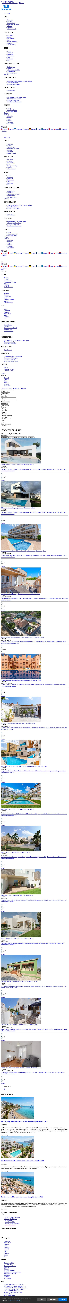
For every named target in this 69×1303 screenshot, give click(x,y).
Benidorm (10, 27)
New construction (12, 73)
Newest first (4, 435)
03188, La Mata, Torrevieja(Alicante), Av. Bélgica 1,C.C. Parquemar (12, 1219)
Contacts (9, 117)
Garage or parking (12, 41)
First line (9, 37)
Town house (10, 55)
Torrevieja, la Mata (9, 1263)
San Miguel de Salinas (10, 1273)
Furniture (4, 414)
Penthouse (10, 59)
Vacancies (10, 1)
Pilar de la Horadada (9, 1270)
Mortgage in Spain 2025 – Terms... (13, 1292)
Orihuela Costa (11, 23)
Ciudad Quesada (11, 29)
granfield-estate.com (10, 1225)
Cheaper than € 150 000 (13, 70)
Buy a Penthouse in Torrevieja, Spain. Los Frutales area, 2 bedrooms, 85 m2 (21, 680)
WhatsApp (15, 3)
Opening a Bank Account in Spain (16, 97)
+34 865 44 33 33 (7, 388)
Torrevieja (10, 20)
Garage (6, 1255)
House (5, 1250)
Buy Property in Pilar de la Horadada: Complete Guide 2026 (22, 1197)
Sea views (10, 35)
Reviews (9, 120)
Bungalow (10, 54)
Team (8, 119)
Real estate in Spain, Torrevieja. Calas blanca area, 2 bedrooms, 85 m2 (19, 1024)
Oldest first (31, 437)
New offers (10, 68)
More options (4, 403)
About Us (6, 114)
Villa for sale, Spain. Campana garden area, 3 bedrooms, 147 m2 (18, 508)
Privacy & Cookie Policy (16, 1300)
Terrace (4, 407)
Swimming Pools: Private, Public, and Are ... (16, 1287)
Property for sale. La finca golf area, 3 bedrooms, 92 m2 (15, 852)
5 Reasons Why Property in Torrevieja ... (15, 1286)
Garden (4, 412)
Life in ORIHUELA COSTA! (12, 1290)
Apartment (10, 52)
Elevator (9, 43)
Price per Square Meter (13, 84)
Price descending (15, 437)
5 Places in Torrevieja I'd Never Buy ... (14, 1284)
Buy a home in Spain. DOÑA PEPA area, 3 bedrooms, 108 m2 (17, 809)
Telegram (21, 3)
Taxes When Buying (12, 82)
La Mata (9, 21)
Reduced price (11, 67)
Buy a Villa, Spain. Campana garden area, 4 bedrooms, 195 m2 (17, 464)
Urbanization (10, 38)
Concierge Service (12, 110)
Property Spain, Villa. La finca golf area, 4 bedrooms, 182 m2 (17, 938)
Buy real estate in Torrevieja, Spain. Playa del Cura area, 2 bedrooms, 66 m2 (21, 1067)
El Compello (7, 1278)
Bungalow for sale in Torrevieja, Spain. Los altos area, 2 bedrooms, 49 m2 (20, 594)
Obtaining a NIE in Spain (14, 98)
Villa (8, 57)
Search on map (11, 71)
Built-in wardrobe (7, 419)
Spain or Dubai (8, 1294)
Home (2, 269)
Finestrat (6, 1276)
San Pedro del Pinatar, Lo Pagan (12, 1272)
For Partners (4, 1)
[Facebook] (4, 1233)
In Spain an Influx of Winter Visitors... (14, 1289)
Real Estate (7, 13)
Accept (63, 1299)
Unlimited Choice (12, 111)
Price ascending (5, 437)
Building (6, 1248)
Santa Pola (7, 1275)
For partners (10, 123)
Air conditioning (11, 44)
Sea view (4, 417)
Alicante (9, 26)
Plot (8, 60)
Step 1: (9, 108)
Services (6, 74)
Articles (6, 113)
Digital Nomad (11, 90)
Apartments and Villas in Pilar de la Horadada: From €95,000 (22, 1161)
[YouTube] (4, 1234)
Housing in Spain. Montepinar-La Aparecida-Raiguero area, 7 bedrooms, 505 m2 (22, 637)
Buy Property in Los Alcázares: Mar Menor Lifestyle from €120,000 (24, 1121)
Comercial (7, 1253)
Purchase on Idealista (13, 100)
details (3, 480)
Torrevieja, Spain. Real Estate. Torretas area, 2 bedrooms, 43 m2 (18, 723)
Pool (8, 40)
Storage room (6, 409)
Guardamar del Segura (13, 24)
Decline (41, 1299)
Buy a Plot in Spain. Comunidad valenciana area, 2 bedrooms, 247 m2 (19, 981)
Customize (52, 1299)
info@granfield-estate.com (12, 1223)
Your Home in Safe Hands (14, 101)
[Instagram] (4, 1231)
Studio (9, 51)
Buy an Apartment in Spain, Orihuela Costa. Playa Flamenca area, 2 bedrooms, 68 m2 (23, 551)
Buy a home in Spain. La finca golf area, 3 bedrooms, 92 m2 (17, 895)
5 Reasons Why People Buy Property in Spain (19, 81)
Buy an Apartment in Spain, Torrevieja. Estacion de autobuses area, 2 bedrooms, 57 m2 (24, 766)
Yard (3, 422)
